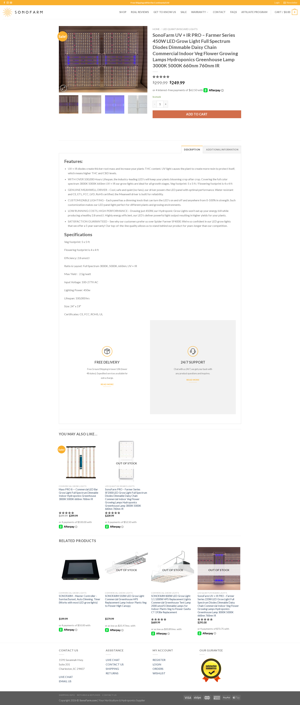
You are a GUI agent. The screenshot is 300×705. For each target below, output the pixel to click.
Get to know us (164, 12)
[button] (161, 76)
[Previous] (65, 59)
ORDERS (158, 668)
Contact (219, 12)
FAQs (233, 12)
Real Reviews (140, 12)
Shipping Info (67, 695)
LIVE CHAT (66, 676)
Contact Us (109, 695)
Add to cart (197, 114)
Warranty (198, 12)
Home (156, 29)
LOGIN (157, 664)
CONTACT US (115, 664)
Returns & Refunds (88, 695)
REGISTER (159, 659)
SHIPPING (112, 668)
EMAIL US (65, 681)
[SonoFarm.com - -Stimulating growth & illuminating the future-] (23, 12)
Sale (184, 12)
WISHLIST (159, 673)
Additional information (222, 149)
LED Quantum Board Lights (180, 29)
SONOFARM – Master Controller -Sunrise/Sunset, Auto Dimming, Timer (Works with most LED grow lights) (79, 599)
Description (192, 149)
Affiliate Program (254, 12)
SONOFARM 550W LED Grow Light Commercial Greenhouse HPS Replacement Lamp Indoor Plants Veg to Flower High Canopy (126, 600)
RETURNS (112, 673)
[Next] (141, 59)
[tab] (192, 149)
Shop (122, 12)
